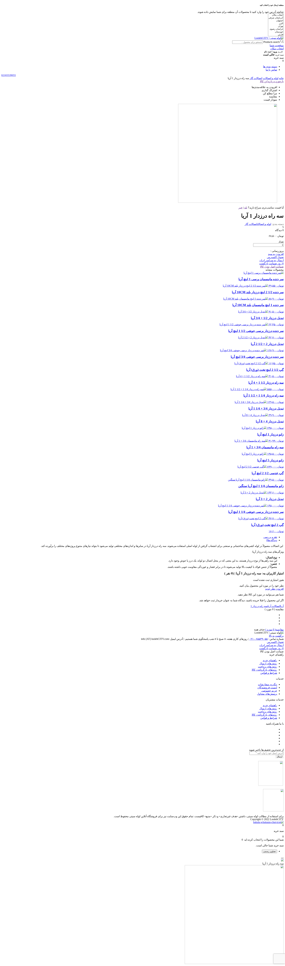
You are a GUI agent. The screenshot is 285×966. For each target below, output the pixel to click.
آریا (282, 606)
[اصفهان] (276, 20)
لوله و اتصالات (270, 78)
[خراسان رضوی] (276, 29)
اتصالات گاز (256, 78)
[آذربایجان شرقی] (276, 17)
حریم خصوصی (269, 690)
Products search (271, 42)
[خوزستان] (276, 31)
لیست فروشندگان (267, 687)
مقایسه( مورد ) (274, 629)
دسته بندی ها (270, 66)
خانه (281, 78)
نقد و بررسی (270, 537)
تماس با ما (271, 69)
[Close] (282, 858)
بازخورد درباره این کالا (272, 81)
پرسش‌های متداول (267, 693)
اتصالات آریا (274, 606)
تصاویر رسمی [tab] (269, 851)
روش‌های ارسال (268, 663)
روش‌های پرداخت (267, 666)
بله (245, 207)
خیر (240, 207)
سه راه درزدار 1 (259, 606)
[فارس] (276, 34)
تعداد (281, 241)
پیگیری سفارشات (267, 684)
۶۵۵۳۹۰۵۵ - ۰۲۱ (258, 639)
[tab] (139, 537)
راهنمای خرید (270, 660)
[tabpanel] (142, 912)
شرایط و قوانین (268, 672)
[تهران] (276, 26)
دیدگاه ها (272, 540)
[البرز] (276, 23)
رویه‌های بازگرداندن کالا (264, 669)
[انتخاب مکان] (276, 15)
